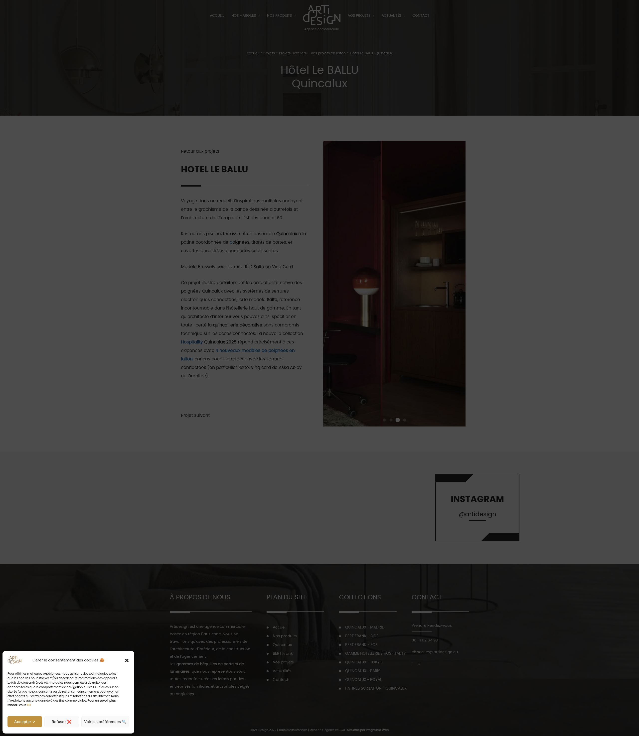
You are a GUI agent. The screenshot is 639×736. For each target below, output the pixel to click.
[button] (126, 660)
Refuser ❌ (62, 721)
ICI (29, 705)
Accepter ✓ (24, 721)
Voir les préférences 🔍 (105, 721)
